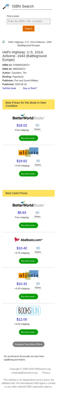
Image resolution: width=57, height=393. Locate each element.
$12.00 (22, 319)
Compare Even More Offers (28, 344)
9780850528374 (21, 65)
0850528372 (19, 69)
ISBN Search (23, 6)
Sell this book (9, 88)
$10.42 (22, 248)
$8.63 (22, 213)
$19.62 (22, 161)
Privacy (46, 372)
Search (28, 28)
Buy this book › (28, 138)
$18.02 (22, 125)
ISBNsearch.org (42, 369)
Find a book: (13, 16)
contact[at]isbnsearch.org (24, 372)
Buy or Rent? (30, 88)
